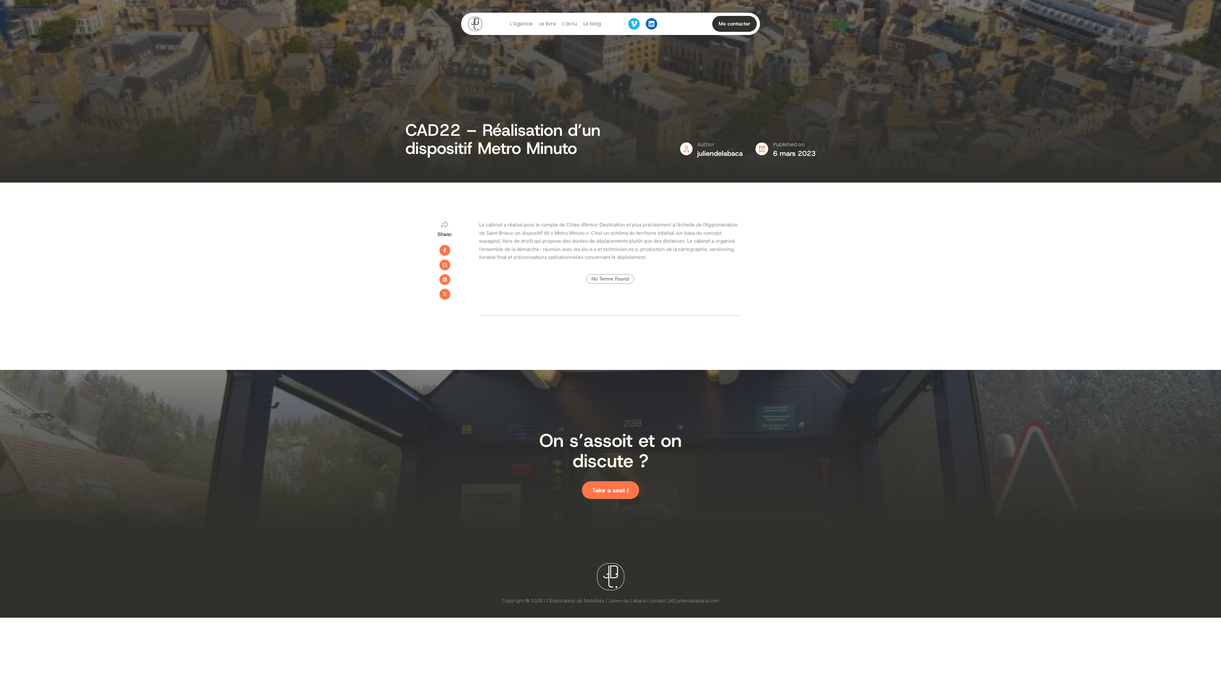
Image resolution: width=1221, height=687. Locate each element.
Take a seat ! (610, 490)
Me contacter (734, 23)
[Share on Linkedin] (444, 279)
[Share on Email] (444, 265)
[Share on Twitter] (444, 294)
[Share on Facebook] (444, 250)
